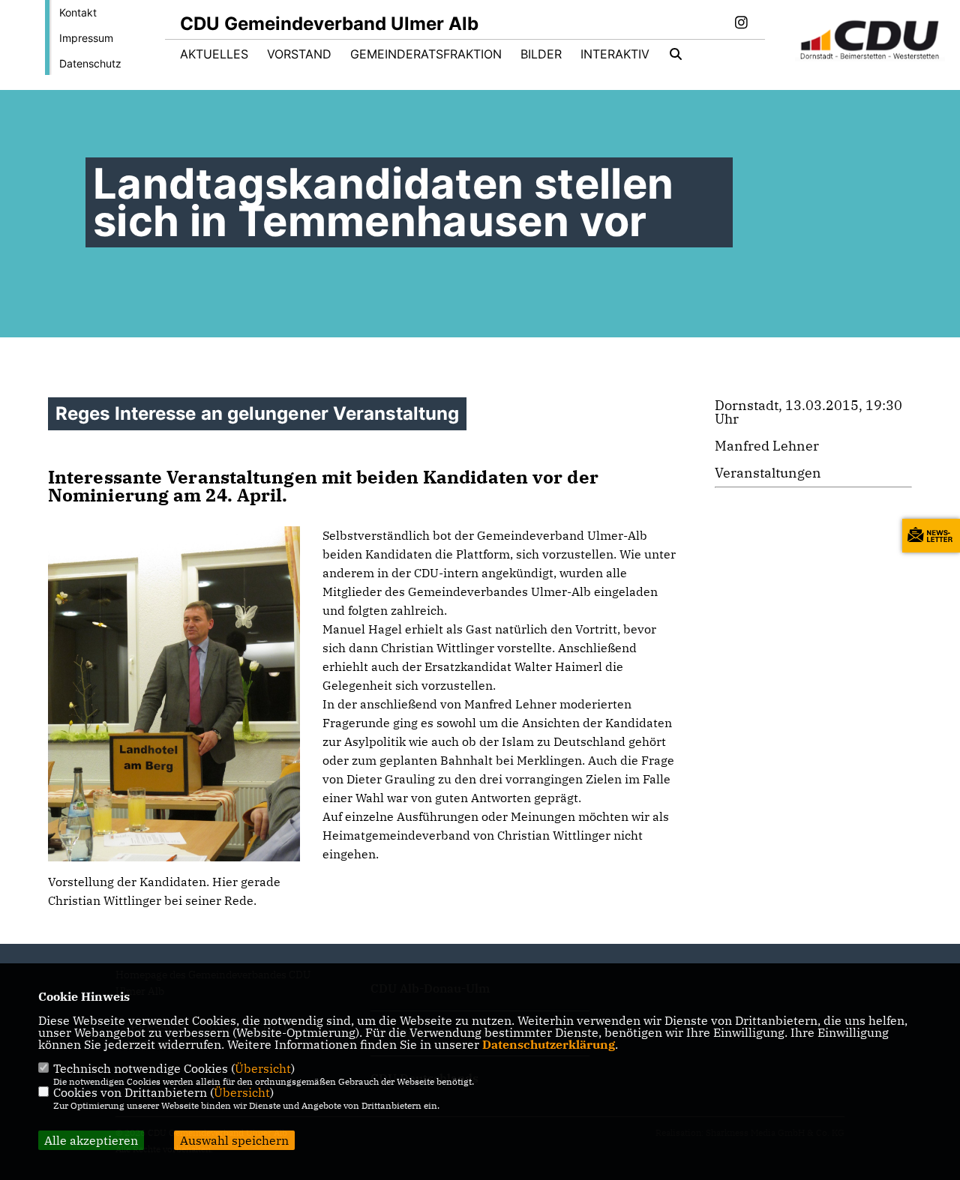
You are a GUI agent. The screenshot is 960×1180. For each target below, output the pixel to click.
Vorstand (299, 54)
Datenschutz (90, 63)
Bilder (541, 54)
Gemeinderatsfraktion (426, 54)
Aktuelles (214, 54)
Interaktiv (615, 54)
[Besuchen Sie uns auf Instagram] (741, 24)
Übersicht (263, 1068)
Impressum (86, 37)
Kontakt (78, 12)
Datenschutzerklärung (548, 1044)
